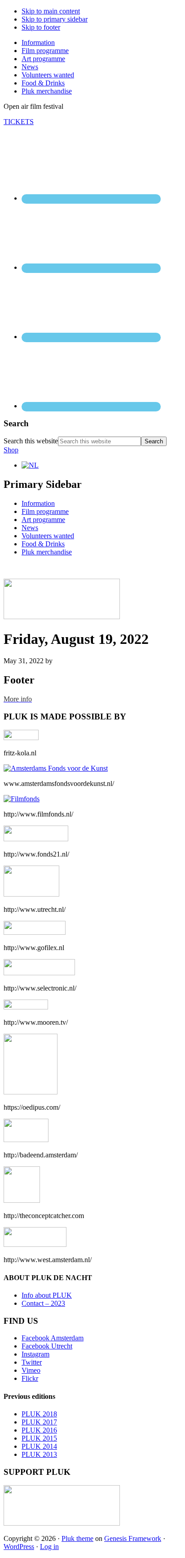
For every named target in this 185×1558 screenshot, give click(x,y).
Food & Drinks (43, 544)
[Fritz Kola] (21, 737)
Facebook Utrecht (47, 1346)
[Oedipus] (30, 1092)
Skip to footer (41, 27)
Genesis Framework (132, 1538)
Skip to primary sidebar (55, 19)
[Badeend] (26, 1139)
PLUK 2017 (39, 1422)
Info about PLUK (47, 1295)
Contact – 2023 (43, 1303)
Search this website (31, 441)
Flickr (30, 1378)
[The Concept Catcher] (22, 1200)
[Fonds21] (36, 839)
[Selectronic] (39, 973)
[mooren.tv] (26, 1007)
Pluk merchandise (47, 552)
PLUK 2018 (39, 1414)
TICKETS (19, 121)
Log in (49, 1546)
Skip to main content (51, 11)
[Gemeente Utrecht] (31, 894)
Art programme (43, 519)
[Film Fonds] (22, 799)
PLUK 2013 (39, 1454)
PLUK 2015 (39, 1438)
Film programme (45, 511)
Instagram (35, 1354)
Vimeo (31, 1370)
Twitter (32, 1362)
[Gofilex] (35, 932)
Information (38, 503)
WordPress (19, 1546)
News (30, 527)
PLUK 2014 (39, 1446)
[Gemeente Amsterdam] (35, 1244)
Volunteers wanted (48, 536)
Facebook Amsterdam (53, 1338)
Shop (11, 450)
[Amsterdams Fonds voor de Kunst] (56, 768)
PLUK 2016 (39, 1430)
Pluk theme (77, 1538)
